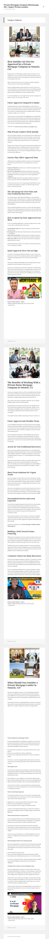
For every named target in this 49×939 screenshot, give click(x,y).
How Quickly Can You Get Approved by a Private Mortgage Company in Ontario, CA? (24, 65)
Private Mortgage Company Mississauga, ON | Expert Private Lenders (21, 6)
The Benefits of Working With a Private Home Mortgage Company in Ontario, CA (24, 385)
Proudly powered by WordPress (14, 936)
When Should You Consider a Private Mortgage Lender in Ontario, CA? (23, 685)
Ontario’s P (26, 126)
